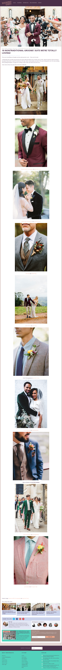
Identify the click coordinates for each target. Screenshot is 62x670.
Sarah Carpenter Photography (27, 117)
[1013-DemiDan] (31, 299)
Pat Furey (28, 273)
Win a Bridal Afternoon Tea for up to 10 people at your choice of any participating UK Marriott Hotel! (23, 633)
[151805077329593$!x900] (31, 90)
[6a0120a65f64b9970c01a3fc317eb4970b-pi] (31, 508)
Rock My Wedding (35, 482)
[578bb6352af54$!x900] (31, 143)
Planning (19, 2)
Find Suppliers (24, 658)
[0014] (31, 456)
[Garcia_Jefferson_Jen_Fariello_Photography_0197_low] (31, 560)
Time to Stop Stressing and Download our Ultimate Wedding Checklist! (51, 656)
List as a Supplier (25, 663)
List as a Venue (25, 661)
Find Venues (24, 657)
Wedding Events (25, 665)
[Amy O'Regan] (56, 626)
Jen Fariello (26, 586)
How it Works (24, 660)
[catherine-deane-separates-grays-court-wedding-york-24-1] (31, 404)
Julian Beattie (28, 325)
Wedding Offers (25, 664)
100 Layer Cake (34, 586)
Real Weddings (33, 2)
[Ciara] (50, 626)
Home (23, 655)
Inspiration (25, 2)
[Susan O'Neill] (34, 626)
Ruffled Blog (33, 273)
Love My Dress (35, 430)
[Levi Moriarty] (39, 626)
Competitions (6, 631)
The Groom (18, 55)
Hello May (34, 325)
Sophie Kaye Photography (26, 221)
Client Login (4, 664)
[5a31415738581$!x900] (31, 195)
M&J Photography (27, 534)
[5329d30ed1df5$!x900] (31, 351)
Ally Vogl (10, 621)
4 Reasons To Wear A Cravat (48, 663)
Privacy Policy (4, 660)
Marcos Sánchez (26, 482)
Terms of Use (4, 661)
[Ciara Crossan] (45, 626)
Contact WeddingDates (6, 657)
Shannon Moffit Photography (27, 169)
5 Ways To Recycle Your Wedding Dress (50, 667)
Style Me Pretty (38, 117)
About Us (3, 655)
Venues (39, 2)
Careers (3, 658)
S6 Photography (27, 430)
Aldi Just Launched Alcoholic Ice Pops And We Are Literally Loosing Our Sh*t (51, 666)
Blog (14, 2)
